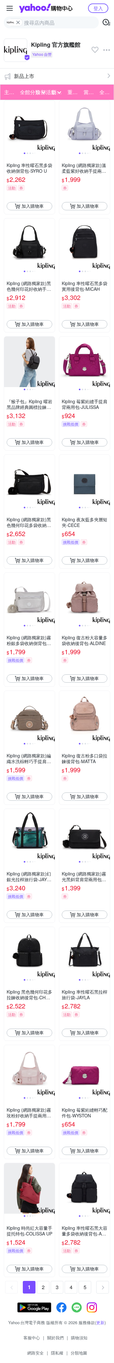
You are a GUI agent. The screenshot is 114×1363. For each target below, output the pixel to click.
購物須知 (79, 1338)
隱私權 (57, 1353)
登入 (98, 8)
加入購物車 (33, 206)
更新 (100, 1322)
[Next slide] (51, 126)
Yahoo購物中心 (46, 8)
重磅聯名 (73, 92)
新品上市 (24, 76)
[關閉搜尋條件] (18, 22)
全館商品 (105, 92)
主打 (9, 92)
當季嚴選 (90, 92)
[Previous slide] (8, 126)
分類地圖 (79, 1353)
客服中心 (31, 1338)
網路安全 (35, 1353)
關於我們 (55, 1338)
